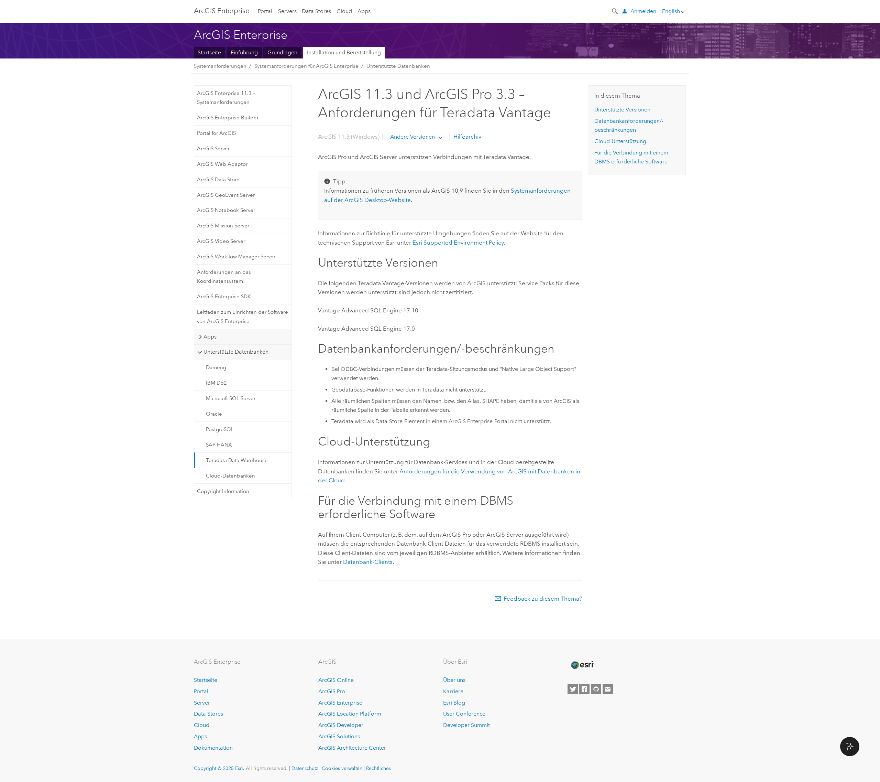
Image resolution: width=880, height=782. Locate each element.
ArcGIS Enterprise (221, 11)
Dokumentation (213, 747)
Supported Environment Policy (458, 242)
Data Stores (316, 11)
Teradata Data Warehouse (237, 460)
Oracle (214, 414)
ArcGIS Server (213, 149)
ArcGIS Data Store (218, 179)
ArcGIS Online (336, 680)
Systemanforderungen (220, 66)
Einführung (244, 52)
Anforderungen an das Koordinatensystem (224, 276)
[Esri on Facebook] (584, 689)
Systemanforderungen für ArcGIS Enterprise (306, 66)
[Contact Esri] (608, 689)
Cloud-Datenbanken (230, 476)
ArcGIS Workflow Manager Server (236, 257)
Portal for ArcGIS (216, 133)
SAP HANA (219, 445)
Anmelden (643, 11)
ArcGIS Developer (340, 725)
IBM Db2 (216, 383)
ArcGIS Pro (331, 691)
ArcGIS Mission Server (223, 226)
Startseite (209, 52)
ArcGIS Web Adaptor (222, 164)
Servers (287, 11)
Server (202, 702)
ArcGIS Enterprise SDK (224, 296)
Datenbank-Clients (368, 561)
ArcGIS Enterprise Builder (227, 118)
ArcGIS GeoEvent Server (226, 195)
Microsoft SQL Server (230, 398)
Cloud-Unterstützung (620, 141)
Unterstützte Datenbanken (398, 66)
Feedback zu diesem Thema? (543, 598)
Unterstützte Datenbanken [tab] (236, 352)
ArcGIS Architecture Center (352, 747)
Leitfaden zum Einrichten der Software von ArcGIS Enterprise (242, 316)
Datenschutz (305, 768)
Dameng (216, 367)
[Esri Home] (582, 665)
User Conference (464, 713)
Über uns (454, 680)
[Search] (615, 10)
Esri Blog (454, 702)
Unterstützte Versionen (622, 109)
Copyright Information (223, 491)
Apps (364, 11)
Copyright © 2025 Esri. (219, 768)
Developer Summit (466, 725)
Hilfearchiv (466, 136)
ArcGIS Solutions (339, 736)
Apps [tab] (210, 336)
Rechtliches (378, 768)
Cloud (344, 11)
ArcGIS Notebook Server (226, 210)
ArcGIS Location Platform (349, 713)
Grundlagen (282, 52)
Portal (265, 11)
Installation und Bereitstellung (344, 52)
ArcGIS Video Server (221, 241)
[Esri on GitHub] (596, 689)
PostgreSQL (220, 429)
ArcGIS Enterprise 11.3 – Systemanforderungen (226, 97)
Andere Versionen (412, 136)
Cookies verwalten (342, 768)
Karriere (453, 691)
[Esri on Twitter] (573, 689)
